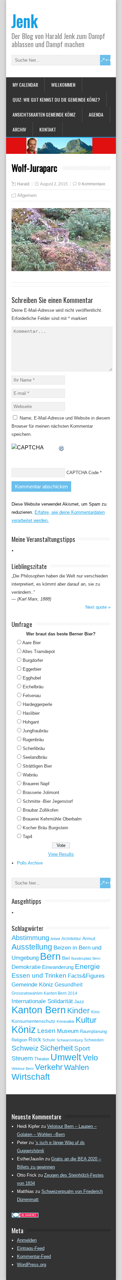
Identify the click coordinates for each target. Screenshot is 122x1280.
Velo (90, 1057)
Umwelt (65, 1057)
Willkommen (63, 84)
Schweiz (25, 1048)
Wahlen (76, 1067)
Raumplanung (93, 1031)
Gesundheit (68, 985)
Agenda (96, 114)
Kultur (86, 1019)
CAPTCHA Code (82, 472)
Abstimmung (30, 937)
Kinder (78, 1010)
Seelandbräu (35, 757)
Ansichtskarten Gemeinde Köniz (44, 114)
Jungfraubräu (35, 730)
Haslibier (31, 713)
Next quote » (97, 607)
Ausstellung (32, 946)
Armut (88, 938)
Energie (87, 966)
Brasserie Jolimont (41, 792)
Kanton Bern (39, 1009)
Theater (41, 1058)
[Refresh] (61, 447)
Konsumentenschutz (33, 1021)
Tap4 (27, 836)
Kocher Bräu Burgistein (45, 827)
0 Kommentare (91, 184)
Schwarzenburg (70, 1040)
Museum (68, 1031)
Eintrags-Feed (30, 1248)
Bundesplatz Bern (85, 958)
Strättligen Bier (37, 766)
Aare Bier (31, 642)
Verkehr (49, 1067)
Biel (66, 958)
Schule (48, 1040)
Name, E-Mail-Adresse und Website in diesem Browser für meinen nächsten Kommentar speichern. (61, 426)
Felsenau (32, 695)
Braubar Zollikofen (40, 810)
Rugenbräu (33, 739)
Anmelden (27, 1240)
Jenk (25, 20)
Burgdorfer (33, 660)
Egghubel (32, 677)
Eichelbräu (33, 686)
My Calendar (25, 84)
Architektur (71, 939)
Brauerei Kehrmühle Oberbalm (52, 818)
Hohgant (31, 722)
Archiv (19, 129)
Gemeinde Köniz (32, 984)
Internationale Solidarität (42, 1001)
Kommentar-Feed (34, 1256)
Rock (34, 1039)
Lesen (46, 1030)
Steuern (22, 1058)
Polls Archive (30, 863)
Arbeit (55, 939)
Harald (23, 184)
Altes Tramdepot (38, 651)
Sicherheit (56, 1048)
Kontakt (47, 129)
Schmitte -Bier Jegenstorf (48, 801)
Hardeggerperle (37, 704)
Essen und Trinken (39, 975)
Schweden (94, 1040)
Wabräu (30, 774)
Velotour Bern (23, 1068)
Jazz (79, 1001)
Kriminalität (65, 1021)
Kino (95, 1012)
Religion (19, 1039)
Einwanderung (58, 967)
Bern (50, 956)
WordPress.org (31, 1264)
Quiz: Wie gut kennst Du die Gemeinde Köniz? (56, 99)
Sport (82, 1048)
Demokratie (26, 966)
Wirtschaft (31, 1076)
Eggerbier (32, 669)
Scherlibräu (34, 748)
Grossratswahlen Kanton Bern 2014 (44, 993)
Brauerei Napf (36, 783)
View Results (61, 854)
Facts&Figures (86, 976)
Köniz (24, 1029)
